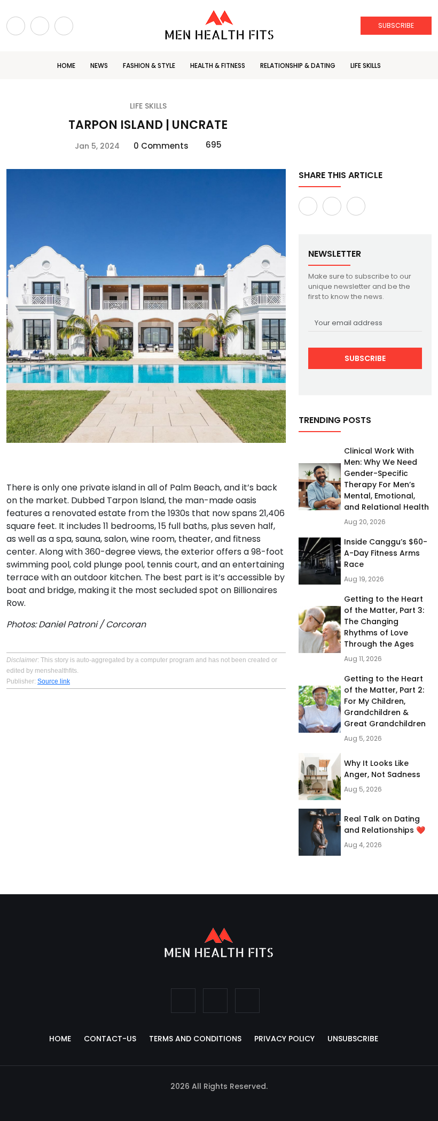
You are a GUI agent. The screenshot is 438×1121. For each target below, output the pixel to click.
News (99, 65)
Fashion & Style (149, 65)
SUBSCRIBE (396, 25)
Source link (53, 681)
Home (66, 65)
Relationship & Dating (297, 65)
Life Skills (365, 65)
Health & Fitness (217, 65)
